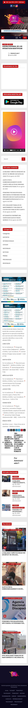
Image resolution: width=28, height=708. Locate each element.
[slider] (13, 150)
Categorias (6, 233)
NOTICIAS (10, 44)
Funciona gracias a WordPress (9, 685)
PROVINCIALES (7, 259)
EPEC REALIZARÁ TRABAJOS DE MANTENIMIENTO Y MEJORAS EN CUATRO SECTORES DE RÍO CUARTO (14, 207)
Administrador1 (15, 53)
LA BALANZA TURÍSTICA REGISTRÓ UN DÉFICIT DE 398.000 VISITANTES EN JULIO (14, 174)
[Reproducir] (5, 150)
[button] (20, 37)
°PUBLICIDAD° (15, 693)
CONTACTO (8, 699)
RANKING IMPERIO (22, 696)
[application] (14, 132)
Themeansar (14, 687)
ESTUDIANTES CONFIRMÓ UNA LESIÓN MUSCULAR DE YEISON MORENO (12, 218)
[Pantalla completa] (23, 150)
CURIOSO (14, 696)
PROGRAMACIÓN (6, 696)
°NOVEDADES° (7, 693)
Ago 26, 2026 (16, 484)
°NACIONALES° (9, 702)
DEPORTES (6, 237)
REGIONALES (6, 263)
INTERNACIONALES (8, 241)
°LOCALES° (12, 690)
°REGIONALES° (14, 704)
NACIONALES (6, 248)
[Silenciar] (20, 150)
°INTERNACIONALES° (17, 699)
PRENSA (5, 256)
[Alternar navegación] (17, 37)
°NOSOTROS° (19, 690)
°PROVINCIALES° (18, 702)
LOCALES (4, 44)
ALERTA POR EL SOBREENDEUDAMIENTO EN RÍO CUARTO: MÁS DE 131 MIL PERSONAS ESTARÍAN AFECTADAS (13, 590)
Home (6, 690)
